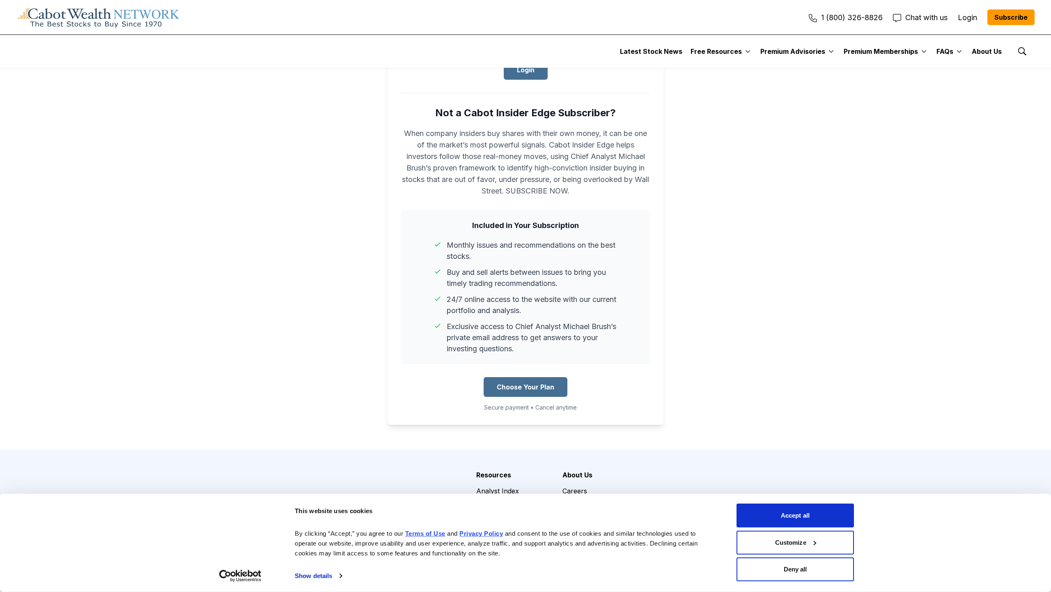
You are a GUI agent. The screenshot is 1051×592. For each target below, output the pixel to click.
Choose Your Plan (525, 387)
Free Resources (716, 51)
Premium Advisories (792, 51)
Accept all (795, 515)
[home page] (98, 17)
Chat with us (926, 17)
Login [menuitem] (967, 17)
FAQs (944, 51)
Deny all (795, 569)
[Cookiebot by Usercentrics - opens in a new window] (240, 576)
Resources (493, 475)
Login (526, 70)
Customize (790, 542)
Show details (313, 575)
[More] (748, 51)
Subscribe (1011, 17)
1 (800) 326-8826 (852, 17)
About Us (987, 51)
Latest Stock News (651, 51)
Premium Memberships (881, 51)
